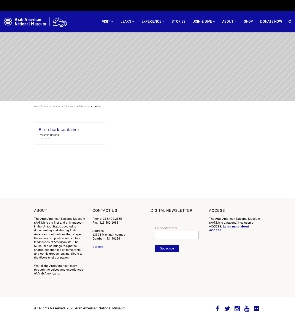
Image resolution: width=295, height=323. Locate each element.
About (227, 21)
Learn (126, 21)
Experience (151, 21)
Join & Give (202, 21)
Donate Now (271, 21)
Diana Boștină (50, 134)
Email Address (166, 228)
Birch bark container (59, 129)
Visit (106, 21)
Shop (248, 21)
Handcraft (44, 138)
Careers (97, 246)
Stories (179, 21)
